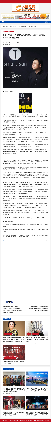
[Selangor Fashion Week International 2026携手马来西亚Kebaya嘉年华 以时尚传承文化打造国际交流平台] (14, 379)
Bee (3, 393)
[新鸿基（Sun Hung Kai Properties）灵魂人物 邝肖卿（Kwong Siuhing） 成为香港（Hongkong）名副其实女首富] (14, 328)
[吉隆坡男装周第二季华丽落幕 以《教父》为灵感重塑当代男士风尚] (14, 403)
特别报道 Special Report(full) (9, 358)
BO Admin (4, 343)
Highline (5, 31)
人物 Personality (11, 31)
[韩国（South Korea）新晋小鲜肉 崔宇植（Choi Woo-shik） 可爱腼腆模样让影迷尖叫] (37, 328)
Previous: (12, 308)
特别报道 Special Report (13, 356)
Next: (38, 307)
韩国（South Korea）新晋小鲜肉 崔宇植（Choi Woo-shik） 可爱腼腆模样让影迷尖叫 (37, 339)
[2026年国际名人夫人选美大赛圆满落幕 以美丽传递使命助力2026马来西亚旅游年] (37, 403)
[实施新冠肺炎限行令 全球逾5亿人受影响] (14, 352)
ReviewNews (40, 420)
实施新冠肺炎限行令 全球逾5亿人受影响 (13, 361)
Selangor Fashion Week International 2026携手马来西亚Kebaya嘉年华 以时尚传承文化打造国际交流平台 (14, 389)
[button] (2, 22)
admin (4, 41)
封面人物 (10, 334)
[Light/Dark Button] (46, 22)
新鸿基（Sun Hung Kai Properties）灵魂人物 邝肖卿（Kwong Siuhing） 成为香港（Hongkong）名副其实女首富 (13, 339)
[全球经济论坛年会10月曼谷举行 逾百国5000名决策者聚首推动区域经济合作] (37, 379)
